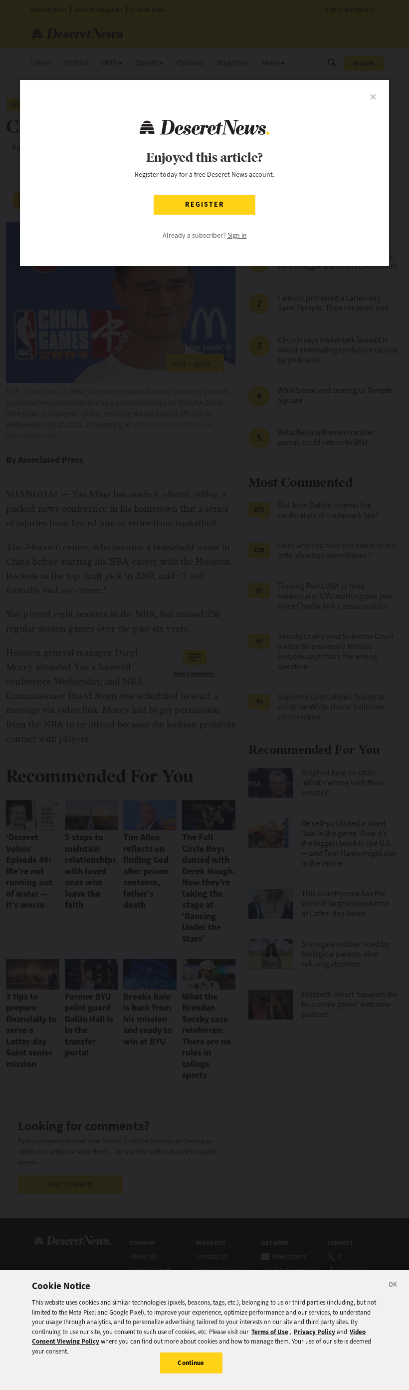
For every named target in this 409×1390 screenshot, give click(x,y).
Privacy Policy (314, 1332)
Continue (191, 1363)
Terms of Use (269, 1332)
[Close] (393, 1286)
